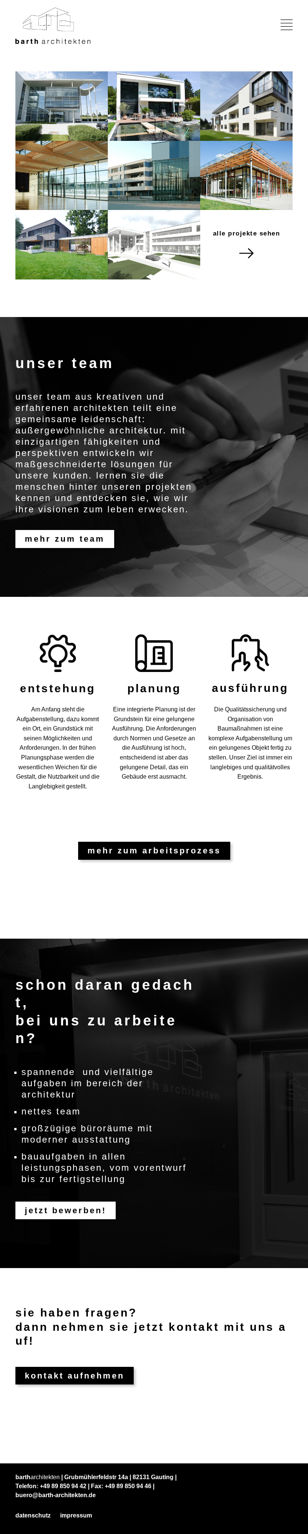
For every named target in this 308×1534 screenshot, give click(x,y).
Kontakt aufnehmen (74, 1375)
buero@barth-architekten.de (55, 1495)
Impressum (76, 1515)
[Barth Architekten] (53, 26)
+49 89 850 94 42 (63, 1486)
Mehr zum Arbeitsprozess (154, 850)
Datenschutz (33, 1515)
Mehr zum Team (65, 539)
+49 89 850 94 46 (128, 1486)
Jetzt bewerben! (65, 1210)
